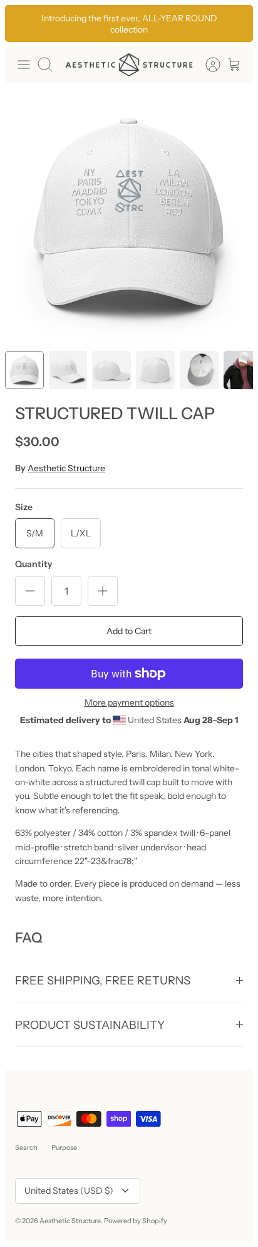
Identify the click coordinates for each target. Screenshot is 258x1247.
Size (24, 507)
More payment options (129, 702)
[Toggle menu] (24, 64)
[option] (129, 217)
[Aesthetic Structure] (129, 64)
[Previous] (21, 23)
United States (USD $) (68, 1190)
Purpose (64, 1147)
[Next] (236, 23)
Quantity (34, 564)
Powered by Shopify (135, 1220)
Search (26, 1147)
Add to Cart (129, 631)
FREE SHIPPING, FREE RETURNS (102, 980)
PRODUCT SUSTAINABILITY (90, 1025)
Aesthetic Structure (66, 468)
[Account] (206, 64)
